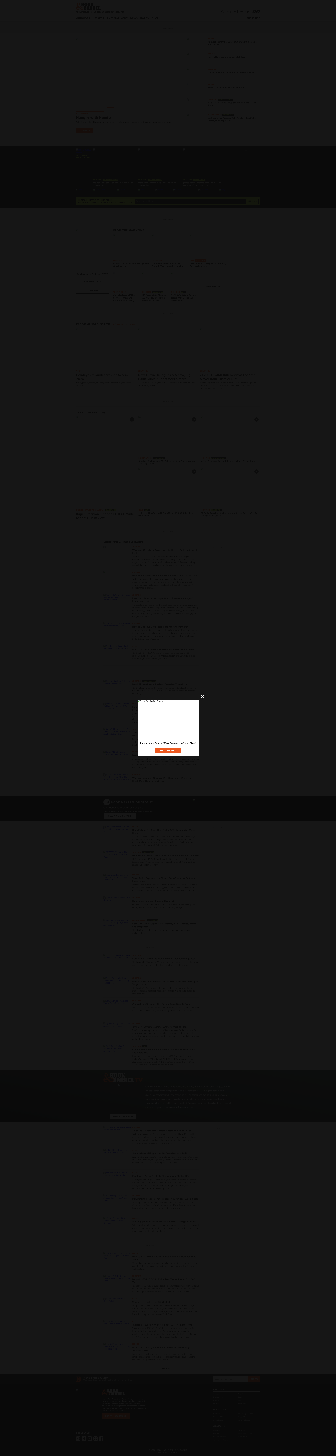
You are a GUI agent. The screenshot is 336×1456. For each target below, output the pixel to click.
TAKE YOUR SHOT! (168, 750)
